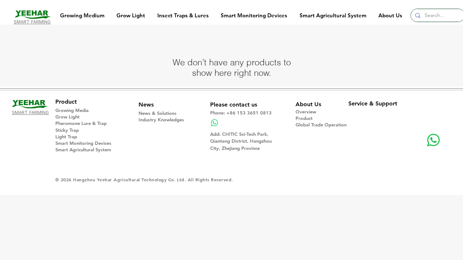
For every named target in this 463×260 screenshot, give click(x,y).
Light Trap (66, 136)
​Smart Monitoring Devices (83, 143)
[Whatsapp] (214, 122)
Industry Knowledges (161, 119)
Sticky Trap (67, 130)
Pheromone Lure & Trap (81, 123)
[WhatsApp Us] (433, 140)
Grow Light (67, 117)
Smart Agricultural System (83, 149)
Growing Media (72, 110)
